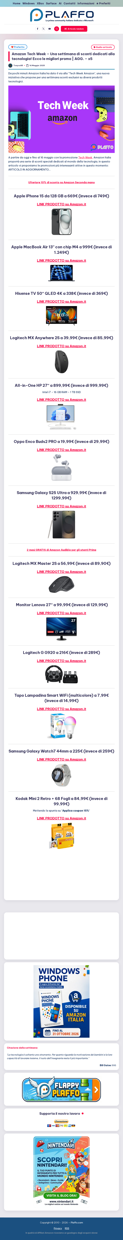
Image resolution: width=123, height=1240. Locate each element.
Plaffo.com (77, 1222)
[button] (74, 29)
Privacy (58, 1228)
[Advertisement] (61, 874)
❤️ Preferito (18, 47)
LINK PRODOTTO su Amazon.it (61, 204)
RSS (67, 1228)
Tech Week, (85, 157)
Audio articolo (104, 47)
